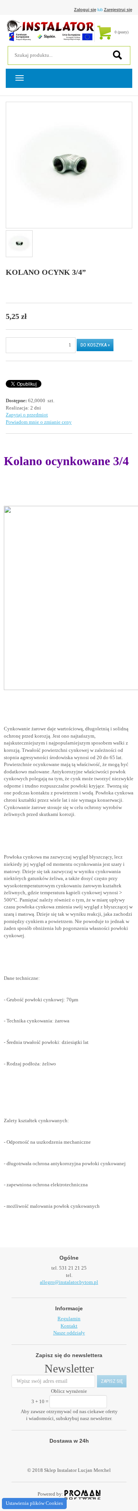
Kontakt (69, 1326)
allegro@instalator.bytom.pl (69, 1282)
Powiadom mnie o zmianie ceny (39, 422)
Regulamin (69, 1318)
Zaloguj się (85, 9)
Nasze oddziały (69, 1333)
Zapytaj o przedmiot (27, 415)
